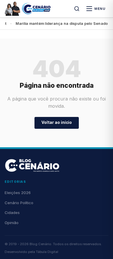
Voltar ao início (56, 122)
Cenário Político (19, 202)
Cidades (12, 212)
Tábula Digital (47, 252)
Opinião (12, 222)
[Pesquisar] (77, 8)
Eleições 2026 (18, 192)
